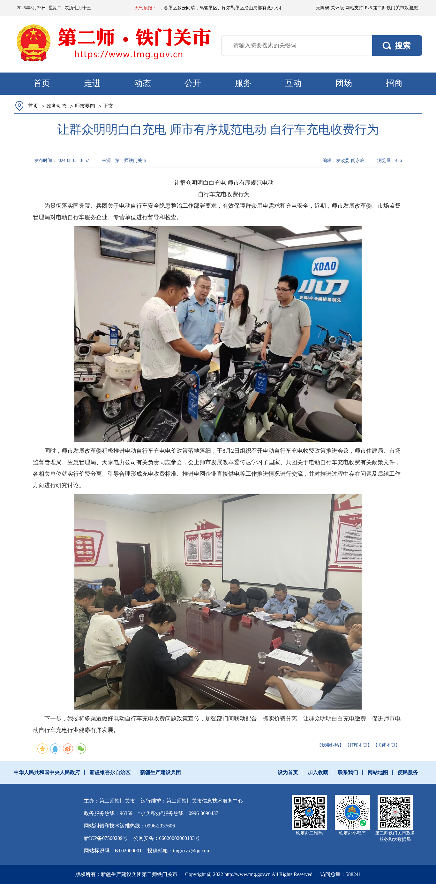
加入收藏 (318, 772)
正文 (108, 106)
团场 (343, 83)
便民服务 (408, 772)
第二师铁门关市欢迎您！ (397, 7)
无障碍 (322, 7)
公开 (192, 83)
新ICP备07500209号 (106, 838)
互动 (293, 83)
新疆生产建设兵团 (160, 772)
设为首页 (288, 772)
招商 (394, 83)
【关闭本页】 (386, 745)
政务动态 (56, 106)
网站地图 (378, 772)
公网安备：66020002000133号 (166, 838)
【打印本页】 (358, 745)
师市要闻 (85, 106)
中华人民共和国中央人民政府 (47, 772)
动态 (142, 83)
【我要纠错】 (330, 745)
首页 (42, 83)
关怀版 (337, 7)
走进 (92, 83)
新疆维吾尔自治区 (110, 772)
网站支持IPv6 (358, 7)
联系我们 (348, 772)
